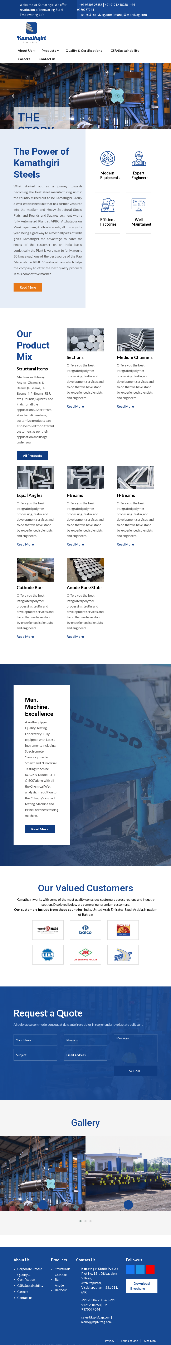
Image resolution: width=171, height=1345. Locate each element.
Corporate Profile (29, 1269)
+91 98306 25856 (94, 1300)
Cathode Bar (61, 1277)
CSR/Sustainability (125, 50)
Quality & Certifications (83, 50)
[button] (13, 96)
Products (49, 50)
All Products (32, 455)
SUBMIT (135, 1071)
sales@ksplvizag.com (95, 1317)
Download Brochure (140, 1285)
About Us (25, 50)
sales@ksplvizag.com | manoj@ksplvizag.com (114, 15)
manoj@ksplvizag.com (96, 1322)
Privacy (109, 1340)
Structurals (62, 1269)
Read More (28, 287)
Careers (24, 59)
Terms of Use (129, 1340)
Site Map (150, 1340)
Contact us (47, 59)
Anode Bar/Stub (61, 1287)
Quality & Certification (26, 1277)
